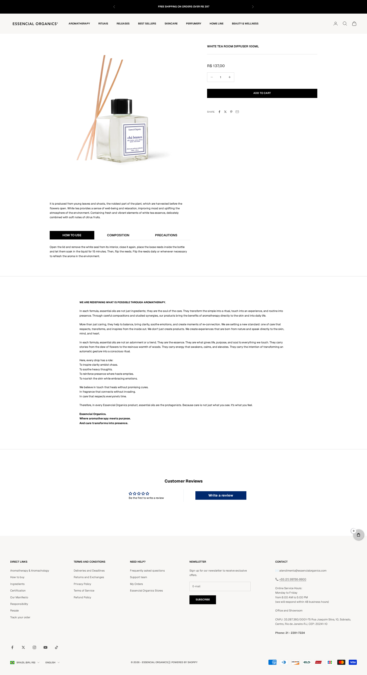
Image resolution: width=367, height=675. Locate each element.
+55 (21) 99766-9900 (292, 579)
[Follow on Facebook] (12, 647)
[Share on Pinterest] (231, 111)
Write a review (220, 495)
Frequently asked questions (147, 570)
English (50, 662)
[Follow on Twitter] (23, 647)
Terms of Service (84, 590)
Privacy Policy (82, 584)
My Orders (136, 584)
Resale (14, 610)
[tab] (72, 235)
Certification (18, 590)
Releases (123, 23)
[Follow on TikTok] (56, 647)
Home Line (216, 23)
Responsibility (19, 604)
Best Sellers (147, 23)
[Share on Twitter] (225, 111)
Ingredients (17, 584)
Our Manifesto (19, 597)
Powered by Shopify (184, 662)
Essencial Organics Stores (146, 590)
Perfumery (193, 23)
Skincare (171, 23)
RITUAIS (103, 23)
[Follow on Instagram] (34, 647)
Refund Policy (82, 597)
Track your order (20, 617)
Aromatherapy (79, 23)
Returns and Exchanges (89, 577)
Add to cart (262, 93)
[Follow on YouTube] (45, 647)
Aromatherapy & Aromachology (29, 570)
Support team (138, 577)
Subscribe (203, 599)
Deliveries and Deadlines (89, 570)
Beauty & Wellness (245, 23)
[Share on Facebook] (219, 111)
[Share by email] (237, 111)
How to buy (17, 577)
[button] (358, 534)
